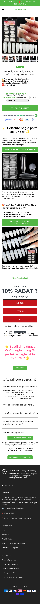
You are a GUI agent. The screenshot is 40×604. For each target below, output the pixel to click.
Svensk (20, 311)
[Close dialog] (38, 273)
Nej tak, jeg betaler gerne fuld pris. (20, 326)
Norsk (20, 319)
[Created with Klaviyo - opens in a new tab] (20, 332)
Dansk (20, 303)
